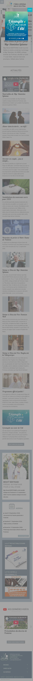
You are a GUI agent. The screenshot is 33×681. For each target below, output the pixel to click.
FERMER (30, 9)
